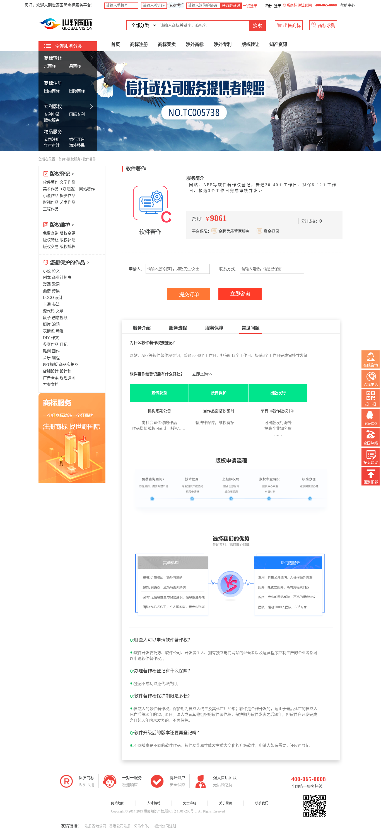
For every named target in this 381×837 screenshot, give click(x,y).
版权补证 (67, 240)
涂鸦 (56, 324)
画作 (56, 351)
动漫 (60, 331)
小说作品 (51, 196)
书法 (56, 304)
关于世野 (225, 803)
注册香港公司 (95, 826)
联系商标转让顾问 (297, 5)
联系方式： (229, 269)
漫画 (47, 284)
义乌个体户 (143, 826)
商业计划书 (61, 277)
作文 (55, 338)
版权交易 (51, 247)
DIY (46, 338)
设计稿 (65, 371)
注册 (268, 6)
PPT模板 (50, 364)
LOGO (48, 298)
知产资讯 (278, 44)
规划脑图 (67, 378)
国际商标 (77, 91)
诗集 (56, 291)
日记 (63, 344)
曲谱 (47, 291)
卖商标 (75, 66)
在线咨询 (370, 365)
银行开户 (77, 139)
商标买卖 (167, 44)
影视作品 (51, 202)
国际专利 (77, 114)
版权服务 (52, 120)
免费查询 (51, 233)
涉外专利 (223, 44)
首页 (115, 44)
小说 (47, 271)
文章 (60, 311)
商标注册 (53, 83)
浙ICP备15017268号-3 (180, 811)
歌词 (56, 284)
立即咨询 (240, 294)
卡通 (47, 304)
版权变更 (67, 233)
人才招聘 (153, 803)
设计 (59, 298)
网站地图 (117, 803)
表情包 (49, 331)
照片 (47, 324)
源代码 (49, 311)
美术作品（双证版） (60, 189)
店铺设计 (51, 371)
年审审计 (52, 145)
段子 (47, 318)
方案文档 (51, 384)
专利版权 (53, 106)
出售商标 (291, 25)
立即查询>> (202, 374)
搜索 (257, 25)
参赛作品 (51, 344)
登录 (277, 6)
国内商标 (52, 91)
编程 (56, 358)
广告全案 (51, 378)
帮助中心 (347, 5)
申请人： (136, 269)
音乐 (47, 358)
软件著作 (51, 182)
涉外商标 (195, 44)
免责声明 (189, 803)
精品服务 (53, 131)
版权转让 (250, 44)
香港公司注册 (120, 826)
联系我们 (261, 803)
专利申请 (52, 114)
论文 (56, 271)
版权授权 (67, 247)
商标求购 (326, 25)
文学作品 (67, 182)
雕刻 (47, 351)
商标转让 (53, 58)
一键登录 (249, 6)
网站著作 (87, 189)
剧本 (47, 277)
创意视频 (59, 318)
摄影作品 (67, 196)
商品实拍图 (68, 364)
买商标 (50, 66)
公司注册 (52, 139)
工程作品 (51, 209)
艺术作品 (67, 202)
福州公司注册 (165, 826)
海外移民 (77, 145)
